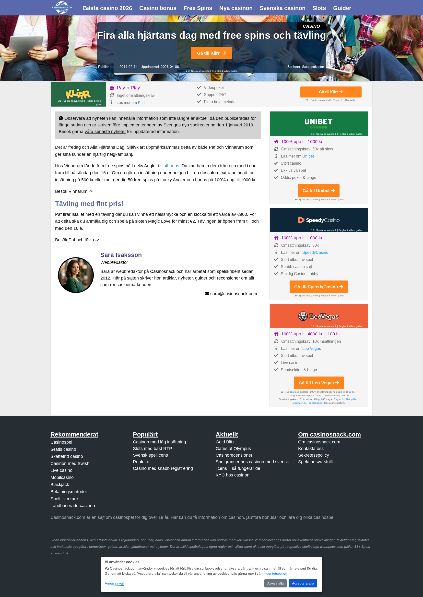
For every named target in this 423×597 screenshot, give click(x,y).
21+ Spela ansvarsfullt (198, 71)
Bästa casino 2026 (107, 8)
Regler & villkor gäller (225, 71)
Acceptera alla (303, 583)
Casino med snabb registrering (163, 468)
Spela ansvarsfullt (315, 461)
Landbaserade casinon (72, 505)
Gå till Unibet (316, 190)
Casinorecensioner (234, 455)
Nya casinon (236, 8)
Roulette (141, 461)
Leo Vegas (311, 348)
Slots (319, 8)
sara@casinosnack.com (233, 293)
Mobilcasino (62, 477)
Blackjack (59, 484)
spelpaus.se (316, 403)
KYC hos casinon (232, 475)
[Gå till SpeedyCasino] (319, 220)
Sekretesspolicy (313, 455)
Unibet (308, 156)
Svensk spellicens (150, 455)
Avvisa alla (275, 583)
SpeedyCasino (315, 252)
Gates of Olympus (233, 448)
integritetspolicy (274, 573)
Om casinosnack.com (319, 441)
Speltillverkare (64, 498)
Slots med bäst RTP (152, 448)
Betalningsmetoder (68, 491)
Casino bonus (157, 8)
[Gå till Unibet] (319, 123)
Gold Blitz (225, 441)
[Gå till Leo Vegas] (319, 316)
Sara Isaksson (313, 67)
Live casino (61, 470)
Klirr (141, 102)
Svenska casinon (283, 8)
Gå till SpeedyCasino (316, 286)
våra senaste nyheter (105, 131)
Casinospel (61, 442)
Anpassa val (114, 583)
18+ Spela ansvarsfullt (323, 134)
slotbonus (169, 165)
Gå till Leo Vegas (316, 382)
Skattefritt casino (66, 456)
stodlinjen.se (300, 403)
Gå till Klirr (208, 53)
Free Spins (198, 8)
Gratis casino (63, 449)
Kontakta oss (311, 448)
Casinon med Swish (69, 463)
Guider (342, 8)
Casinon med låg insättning (159, 441)
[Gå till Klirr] (78, 94)
